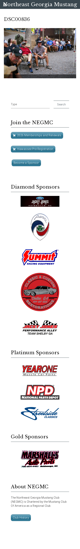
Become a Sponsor (26, 162)
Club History (21, 517)
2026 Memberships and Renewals (39, 135)
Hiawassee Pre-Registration (35, 149)
